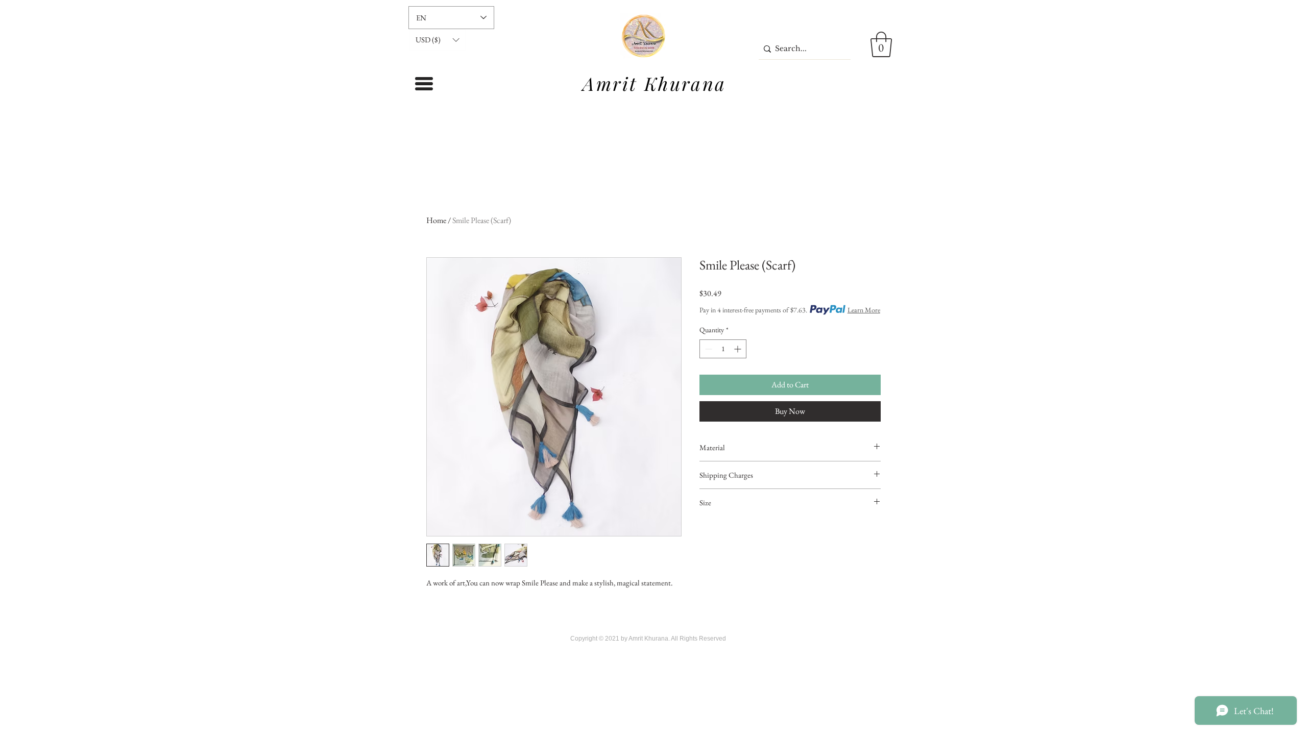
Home (436, 220)
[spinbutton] (723, 349)
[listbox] (437, 40)
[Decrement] (707, 349)
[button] (437, 40)
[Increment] (738, 349)
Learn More (864, 309)
